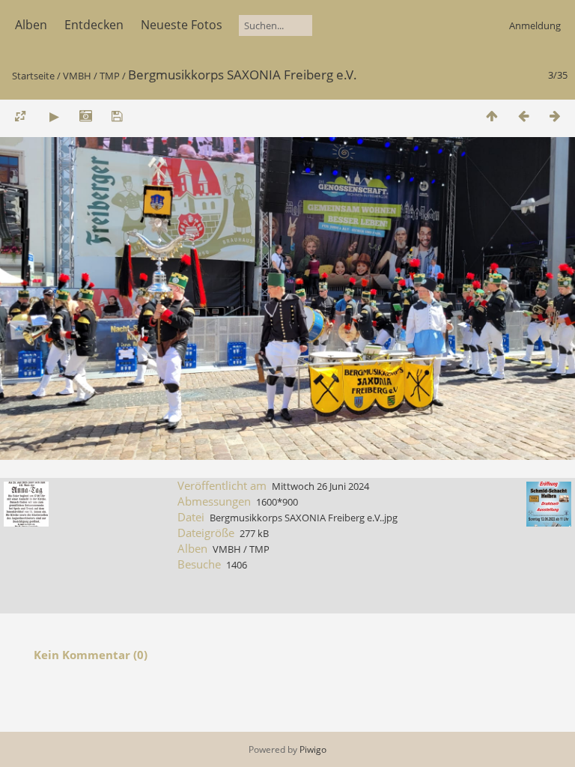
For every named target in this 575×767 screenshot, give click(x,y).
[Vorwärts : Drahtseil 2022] (555, 115)
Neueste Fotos (181, 24)
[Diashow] (54, 115)
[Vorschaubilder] (492, 115)
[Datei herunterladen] (117, 115)
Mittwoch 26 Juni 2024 (320, 486)
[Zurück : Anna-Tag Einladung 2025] (523, 115)
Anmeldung (535, 25)
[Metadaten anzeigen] (85, 115)
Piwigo (312, 749)
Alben (31, 24)
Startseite (33, 75)
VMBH (77, 75)
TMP (110, 75)
